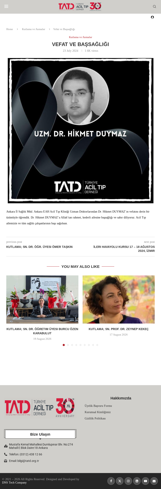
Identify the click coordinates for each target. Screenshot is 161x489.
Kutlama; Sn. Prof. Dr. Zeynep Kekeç (119, 329)
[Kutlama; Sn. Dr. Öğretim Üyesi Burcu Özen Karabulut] (42, 299)
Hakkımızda (120, 398)
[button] (12, 310)
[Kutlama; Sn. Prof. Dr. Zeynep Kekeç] (119, 299)
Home (9, 29)
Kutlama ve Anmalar (33, 29)
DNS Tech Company (14, 482)
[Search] (154, 6)
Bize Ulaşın (40, 434)
